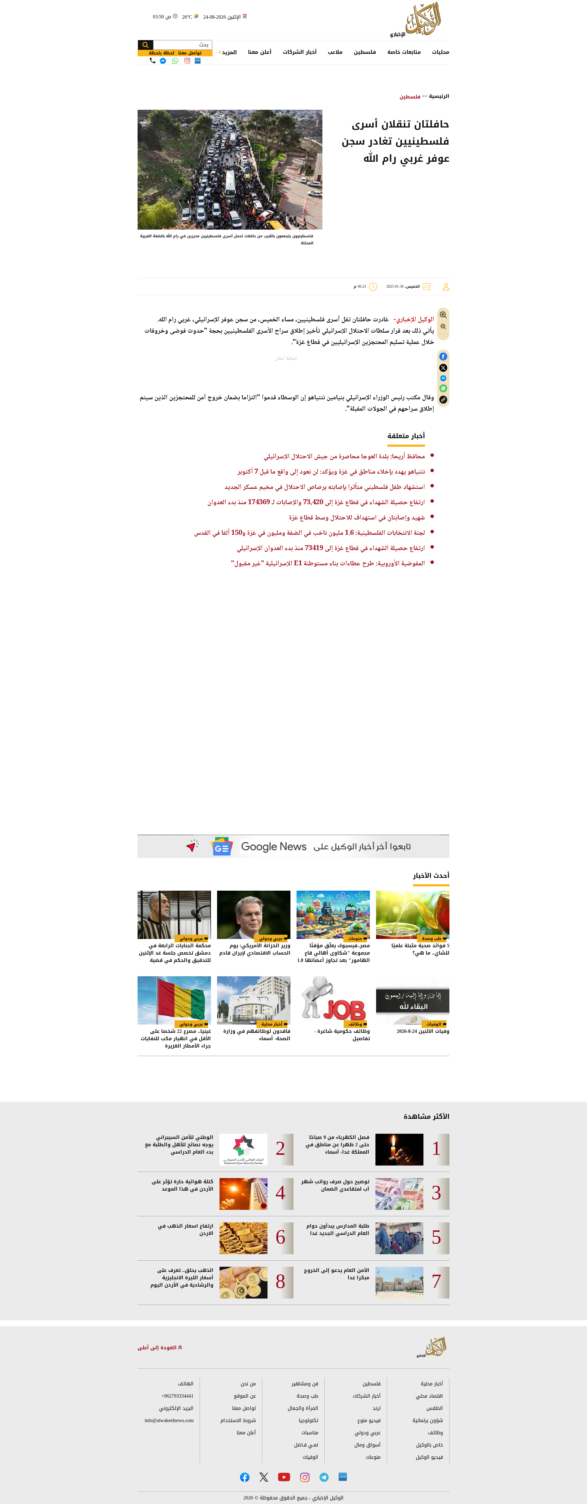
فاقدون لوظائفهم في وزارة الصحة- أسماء (256, 1035)
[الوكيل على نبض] (342, 1477)
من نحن (248, 1383)
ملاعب (335, 52)
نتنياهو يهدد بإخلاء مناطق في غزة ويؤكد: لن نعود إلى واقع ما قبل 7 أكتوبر (331, 472)
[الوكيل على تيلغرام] (324, 1477)
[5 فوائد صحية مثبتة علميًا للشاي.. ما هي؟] (412, 915)
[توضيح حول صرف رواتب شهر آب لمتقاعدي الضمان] (399, 1194)
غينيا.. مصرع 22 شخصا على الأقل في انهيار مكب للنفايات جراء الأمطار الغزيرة (176, 1039)
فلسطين (365, 52)
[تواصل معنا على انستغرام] (187, 61)
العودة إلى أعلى (158, 1347)
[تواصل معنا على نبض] (198, 61)
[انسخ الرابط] (443, 400)
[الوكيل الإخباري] (417, 20)
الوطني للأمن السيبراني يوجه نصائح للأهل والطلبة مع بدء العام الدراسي (179, 1145)
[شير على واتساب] (443, 388)
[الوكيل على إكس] (263, 1477)
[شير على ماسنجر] (443, 378)
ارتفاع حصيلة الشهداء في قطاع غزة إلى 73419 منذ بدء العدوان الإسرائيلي (331, 548)
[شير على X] (443, 368)
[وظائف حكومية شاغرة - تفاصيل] (333, 1000)
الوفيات (433, 1024)
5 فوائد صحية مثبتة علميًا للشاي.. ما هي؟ (420, 950)
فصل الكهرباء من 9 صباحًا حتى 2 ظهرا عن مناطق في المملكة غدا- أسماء (337, 1145)
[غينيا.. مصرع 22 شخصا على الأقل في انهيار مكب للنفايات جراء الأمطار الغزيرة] (174, 1000)
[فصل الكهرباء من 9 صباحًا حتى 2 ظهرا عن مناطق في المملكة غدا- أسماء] (399, 1150)
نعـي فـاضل (306, 1445)
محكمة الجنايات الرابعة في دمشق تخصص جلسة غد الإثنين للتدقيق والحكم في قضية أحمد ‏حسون (175, 953)
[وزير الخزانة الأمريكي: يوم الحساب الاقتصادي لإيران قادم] (253, 915)
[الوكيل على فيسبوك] (244, 1477)
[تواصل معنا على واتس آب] (175, 61)
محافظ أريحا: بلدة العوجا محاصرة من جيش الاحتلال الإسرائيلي (344, 457)
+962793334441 (177, 1396)
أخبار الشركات (300, 52)
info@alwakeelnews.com (169, 1420)
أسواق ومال (367, 1445)
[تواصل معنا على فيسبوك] (163, 61)
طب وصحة (431, 938)
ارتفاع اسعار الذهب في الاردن (185, 1229)
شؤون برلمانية (427, 1420)
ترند (377, 1408)
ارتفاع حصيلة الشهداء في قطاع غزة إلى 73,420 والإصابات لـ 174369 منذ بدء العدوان (316, 502)
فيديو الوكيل (429, 1457)
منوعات (355, 938)
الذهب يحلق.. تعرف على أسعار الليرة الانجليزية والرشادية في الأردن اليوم (181, 1278)
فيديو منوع (369, 1420)
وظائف (355, 1024)
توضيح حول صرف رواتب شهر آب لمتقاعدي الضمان (335, 1185)
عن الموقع (245, 1396)
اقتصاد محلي (429, 1396)
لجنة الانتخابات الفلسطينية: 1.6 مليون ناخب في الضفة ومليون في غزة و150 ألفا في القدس (309, 533)
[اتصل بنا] (152, 60)
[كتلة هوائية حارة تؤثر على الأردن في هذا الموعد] (244, 1194)
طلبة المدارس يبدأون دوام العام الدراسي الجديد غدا (337, 1229)
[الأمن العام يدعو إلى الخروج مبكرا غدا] (399, 1283)
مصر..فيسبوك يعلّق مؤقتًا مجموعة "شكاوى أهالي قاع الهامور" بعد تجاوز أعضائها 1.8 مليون (333, 953)
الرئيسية (439, 96)
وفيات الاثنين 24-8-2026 (423, 1032)
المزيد (229, 52)
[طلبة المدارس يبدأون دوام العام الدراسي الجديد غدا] (399, 1238)
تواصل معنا (244, 1408)
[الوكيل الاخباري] (431, 1347)
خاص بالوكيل (429, 1445)
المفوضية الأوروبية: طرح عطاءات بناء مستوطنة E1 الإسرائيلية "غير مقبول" (328, 564)
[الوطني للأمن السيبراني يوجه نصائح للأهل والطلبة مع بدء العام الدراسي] (244, 1150)
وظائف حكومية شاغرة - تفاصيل (342, 1035)
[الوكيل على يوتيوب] (284, 1477)
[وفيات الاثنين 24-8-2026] (412, 1000)
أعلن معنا (259, 52)
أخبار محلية (271, 1024)
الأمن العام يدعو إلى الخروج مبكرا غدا (336, 1274)
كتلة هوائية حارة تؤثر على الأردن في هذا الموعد (182, 1185)
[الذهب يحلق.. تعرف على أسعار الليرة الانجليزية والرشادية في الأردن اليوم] (244, 1283)
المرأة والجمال (303, 1408)
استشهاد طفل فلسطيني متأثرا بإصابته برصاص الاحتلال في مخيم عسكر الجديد (324, 487)
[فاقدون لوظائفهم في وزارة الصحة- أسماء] (253, 1000)
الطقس (434, 1408)
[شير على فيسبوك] (443, 357)
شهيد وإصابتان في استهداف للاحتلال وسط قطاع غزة (357, 518)
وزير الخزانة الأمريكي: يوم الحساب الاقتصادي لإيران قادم (254, 950)
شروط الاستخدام (238, 1420)
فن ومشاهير (305, 1383)
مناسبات (309, 1432)
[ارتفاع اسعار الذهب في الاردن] (244, 1238)
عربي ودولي (270, 938)
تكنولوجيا (308, 1420)
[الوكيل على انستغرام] (305, 1477)
